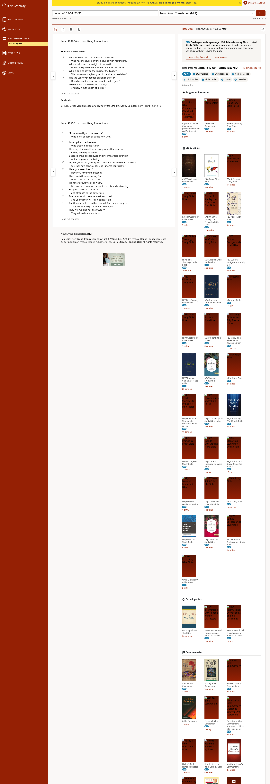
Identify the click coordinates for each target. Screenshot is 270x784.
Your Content (220, 28)
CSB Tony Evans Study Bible (189, 180)
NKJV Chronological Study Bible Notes (213, 419)
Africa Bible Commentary (188, 684)
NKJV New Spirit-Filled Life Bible (212, 503)
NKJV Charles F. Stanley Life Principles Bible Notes (189, 422)
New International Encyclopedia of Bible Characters (213, 633)
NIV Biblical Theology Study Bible (189, 262)
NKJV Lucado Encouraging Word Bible (213, 464)
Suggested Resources (197, 92)
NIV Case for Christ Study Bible (213, 261)
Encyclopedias (194, 599)
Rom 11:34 (143, 105)
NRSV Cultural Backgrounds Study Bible (236, 542)
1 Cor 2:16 (155, 105)
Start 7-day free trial (198, 57)
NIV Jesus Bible (234, 300)
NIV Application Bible (234, 218)
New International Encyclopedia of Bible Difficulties (235, 633)
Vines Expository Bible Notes (234, 124)
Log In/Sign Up (257, 2)
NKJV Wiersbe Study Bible (188, 540)
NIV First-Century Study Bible (190, 301)
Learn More (221, 57)
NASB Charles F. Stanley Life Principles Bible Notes (211, 221)
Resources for (210, 68)
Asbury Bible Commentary (210, 684)
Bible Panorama (189, 721)
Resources (188, 28)
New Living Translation (74, 233)
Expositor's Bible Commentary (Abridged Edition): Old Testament (191, 127)
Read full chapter (70, 93)
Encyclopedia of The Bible (189, 631)
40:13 (66, 105)
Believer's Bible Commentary (234, 684)
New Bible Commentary (210, 124)
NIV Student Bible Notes (212, 339)
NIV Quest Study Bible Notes (190, 339)
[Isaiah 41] (174, 76)
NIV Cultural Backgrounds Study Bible (236, 262)
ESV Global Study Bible (212, 180)
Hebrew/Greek (204, 28)
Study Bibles (193, 148)
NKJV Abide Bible (235, 378)
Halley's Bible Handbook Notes (190, 765)
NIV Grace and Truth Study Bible (212, 301)
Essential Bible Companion (211, 722)
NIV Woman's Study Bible (210, 379)
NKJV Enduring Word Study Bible (235, 419)
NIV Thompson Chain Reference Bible (190, 381)
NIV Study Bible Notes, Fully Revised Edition (234, 340)
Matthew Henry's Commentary (235, 765)
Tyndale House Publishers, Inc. (95, 241)
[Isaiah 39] (53, 76)
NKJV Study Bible (234, 502)
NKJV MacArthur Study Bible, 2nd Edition (234, 464)
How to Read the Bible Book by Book (213, 765)
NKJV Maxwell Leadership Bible (190, 503)
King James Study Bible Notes (190, 218)
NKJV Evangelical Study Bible (190, 462)
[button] (254, 3)
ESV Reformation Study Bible (234, 180)
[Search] (261, 13)
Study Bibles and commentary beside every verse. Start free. (147, 2)
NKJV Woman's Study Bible (211, 540)
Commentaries (194, 652)
